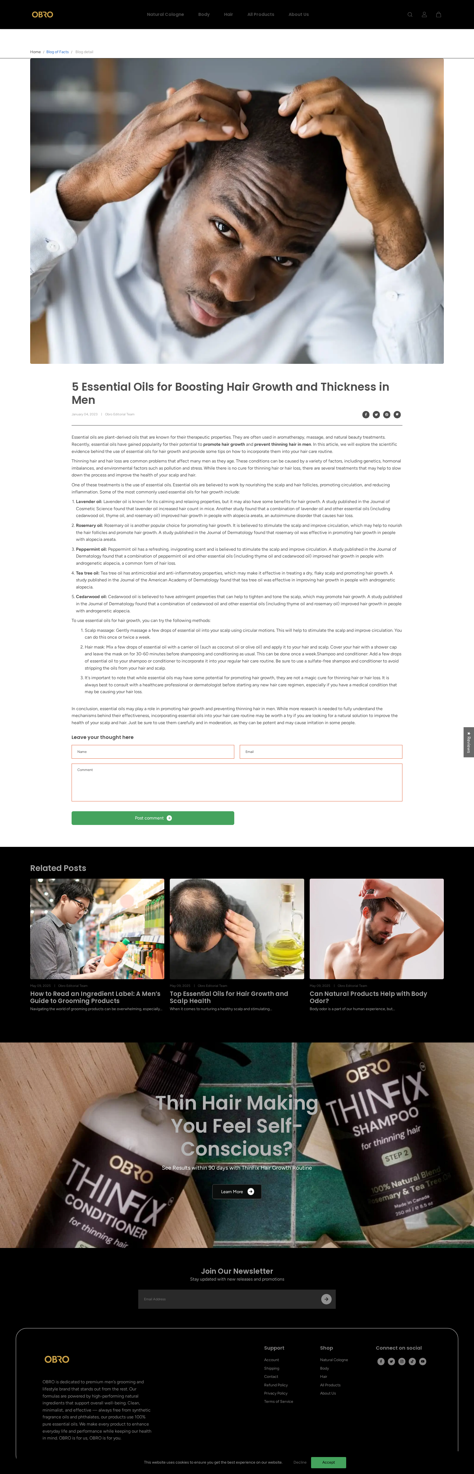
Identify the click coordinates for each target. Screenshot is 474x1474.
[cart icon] (438, 14)
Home (35, 52)
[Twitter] (376, 414)
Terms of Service (278, 1401)
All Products (260, 14)
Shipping (271, 1368)
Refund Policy (276, 1385)
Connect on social (399, 1348)
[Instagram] (402, 1361)
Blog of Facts (57, 52)
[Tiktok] (412, 1361)
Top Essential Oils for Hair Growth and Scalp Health (229, 997)
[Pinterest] (387, 414)
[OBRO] (42, 14)
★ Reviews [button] (469, 742)
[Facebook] (366, 414)
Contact (271, 1376)
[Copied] (397, 414)
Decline (300, 1462)
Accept (328, 1462)
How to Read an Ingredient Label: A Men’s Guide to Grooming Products (95, 997)
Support (274, 1348)
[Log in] (424, 14)
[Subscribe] (326, 1299)
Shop (326, 1348)
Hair (228, 14)
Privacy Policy (275, 1393)
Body (204, 14)
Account (271, 1360)
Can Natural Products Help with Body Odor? (368, 997)
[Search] (410, 14)
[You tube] (422, 1361)
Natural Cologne (165, 14)
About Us (299, 14)
